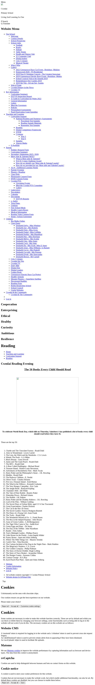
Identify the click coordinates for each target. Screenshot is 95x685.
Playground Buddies (19, 281)
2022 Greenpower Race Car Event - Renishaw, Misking (38, 70)
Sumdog (19, 141)
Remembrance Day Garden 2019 (29, 81)
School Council (17, 288)
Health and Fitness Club (25, 54)
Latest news (15, 190)
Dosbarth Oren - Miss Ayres (27, 230)
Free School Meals (18, 208)
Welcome (14, 36)
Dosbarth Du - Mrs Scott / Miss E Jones (31, 246)
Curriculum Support (18, 116)
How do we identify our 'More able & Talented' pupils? (37, 163)
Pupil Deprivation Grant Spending (24, 112)
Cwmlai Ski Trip (17, 261)
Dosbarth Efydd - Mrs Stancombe (29, 254)
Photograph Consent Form (21, 177)
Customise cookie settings (30, 606)
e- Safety (14, 201)
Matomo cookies (13, 651)
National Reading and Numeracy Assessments (34, 119)
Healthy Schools (17, 277)
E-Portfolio (15, 145)
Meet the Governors (18, 105)
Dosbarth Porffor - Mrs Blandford (29, 234)
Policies (14, 107)
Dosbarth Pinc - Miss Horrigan (28, 237)
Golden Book (16, 272)
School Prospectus (18, 41)
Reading (19, 128)
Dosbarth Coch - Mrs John (26, 243)
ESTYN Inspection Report (21, 96)
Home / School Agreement (21, 217)
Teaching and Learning (15, 114)
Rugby (18, 47)
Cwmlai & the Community (16, 292)
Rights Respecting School (21, 286)
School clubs (16, 43)
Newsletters (15, 192)
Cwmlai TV (15, 90)
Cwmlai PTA (16, 181)
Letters (13, 103)
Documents (15, 197)
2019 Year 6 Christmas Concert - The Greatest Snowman (38, 74)
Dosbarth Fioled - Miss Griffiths (28, 232)
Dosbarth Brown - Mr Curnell (27, 257)
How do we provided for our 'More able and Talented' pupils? (40, 165)
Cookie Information (13, 566)
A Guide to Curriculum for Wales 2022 (26, 99)
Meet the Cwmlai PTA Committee (29, 185)
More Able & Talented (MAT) (22, 156)
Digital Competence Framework (28, 130)
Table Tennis (21, 52)
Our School (10, 34)
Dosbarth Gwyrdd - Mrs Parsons (28, 252)
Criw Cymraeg (21, 61)
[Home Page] (2, 4)
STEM (18, 132)
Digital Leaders (17, 270)
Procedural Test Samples (30, 121)
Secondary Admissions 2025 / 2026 (25, 154)
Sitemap (9, 564)
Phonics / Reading (18, 172)
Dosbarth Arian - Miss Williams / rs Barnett (32, 248)
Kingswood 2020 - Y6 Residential (29, 72)
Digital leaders (21, 59)
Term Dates (15, 203)
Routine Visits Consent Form (22, 214)
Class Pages (15, 223)
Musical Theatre (22, 63)
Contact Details (17, 38)
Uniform (14, 205)
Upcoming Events (23, 183)
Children (9, 219)
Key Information (12, 92)
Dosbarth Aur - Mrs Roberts (27, 228)
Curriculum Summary (19, 94)
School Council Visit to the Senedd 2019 (32, 79)
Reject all (5, 606)
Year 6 (23, 139)
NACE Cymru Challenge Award (28, 161)
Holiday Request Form (20, 150)
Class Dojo (15, 174)
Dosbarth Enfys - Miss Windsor (28, 225)
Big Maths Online (18, 221)
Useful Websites (17, 290)
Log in (8, 299)
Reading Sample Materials (31, 123)
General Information (19, 101)
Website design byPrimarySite (18, 577)
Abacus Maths (21, 143)
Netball (19, 50)
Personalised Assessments (21, 110)
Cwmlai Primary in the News (22, 87)
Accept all (14, 606)
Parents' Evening (17, 170)
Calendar (14, 194)
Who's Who (15, 65)
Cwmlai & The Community (21, 295)
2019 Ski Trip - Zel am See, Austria (30, 83)
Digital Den (15, 268)
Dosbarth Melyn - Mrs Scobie (27, 239)
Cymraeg (19, 134)
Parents (9, 148)
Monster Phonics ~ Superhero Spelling (26, 279)
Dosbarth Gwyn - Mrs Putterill (28, 250)
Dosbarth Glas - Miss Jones (26, 241)
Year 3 (23, 136)
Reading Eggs (16, 283)
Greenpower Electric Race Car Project (26, 274)
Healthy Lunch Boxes (19, 210)
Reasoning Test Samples (30, 125)
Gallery (14, 67)
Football (19, 45)
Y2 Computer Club (23, 56)
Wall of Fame (16, 85)
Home (8, 352)
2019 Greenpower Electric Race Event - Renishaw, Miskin (39, 76)
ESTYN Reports (22, 199)
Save (22, 683)
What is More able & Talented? (28, 159)
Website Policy (12, 568)
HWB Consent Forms (19, 179)
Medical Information (19, 212)
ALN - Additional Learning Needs (24, 168)
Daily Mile (15, 266)
